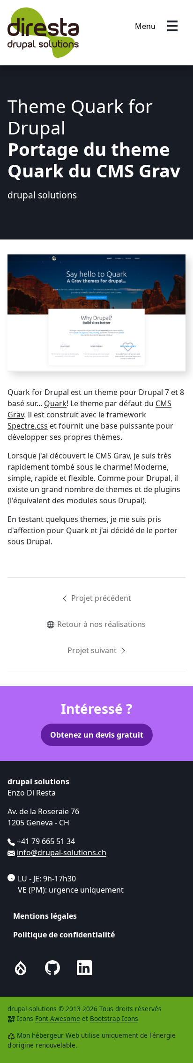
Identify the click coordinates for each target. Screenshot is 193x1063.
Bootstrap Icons (114, 1018)
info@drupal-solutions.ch (61, 852)
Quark (55, 403)
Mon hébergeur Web (48, 1035)
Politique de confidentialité (64, 934)
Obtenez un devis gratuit (96, 735)
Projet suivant (92, 650)
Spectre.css (27, 426)
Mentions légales (45, 916)
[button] (172, 26)
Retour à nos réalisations (101, 624)
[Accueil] (43, 32)
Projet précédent (101, 598)
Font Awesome (57, 1018)
